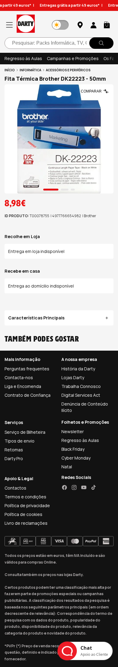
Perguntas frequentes (27, 369)
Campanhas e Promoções (73, 58)
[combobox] (59, 43)
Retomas (14, 450)
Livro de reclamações (26, 523)
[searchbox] (59, 43)
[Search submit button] (101, 43)
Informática (30, 70)
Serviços (14, 422)
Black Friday (72, 449)
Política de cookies (23, 514)
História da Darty (78, 369)
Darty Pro (14, 458)
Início (10, 70)
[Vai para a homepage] (26, 25)
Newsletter (72, 431)
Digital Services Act (80, 395)
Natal (66, 467)
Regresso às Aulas (23, 58)
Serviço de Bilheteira (25, 432)
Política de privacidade (27, 505)
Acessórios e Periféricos (68, 70)
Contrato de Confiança (28, 395)
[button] (106, 25)
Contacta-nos (19, 377)
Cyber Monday (75, 458)
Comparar (91, 91)
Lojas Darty (72, 377)
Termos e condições (25, 497)
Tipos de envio (19, 441)
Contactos (15, 488)
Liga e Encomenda (23, 386)
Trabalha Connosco (81, 386)
